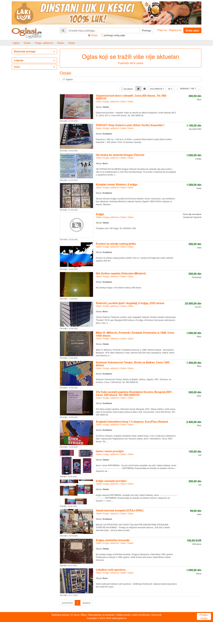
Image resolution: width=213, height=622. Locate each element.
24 (169, 88)
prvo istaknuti (156, 88)
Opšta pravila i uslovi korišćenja (133, 614)
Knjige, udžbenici (44, 42)
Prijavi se (162, 30)
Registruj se (175, 30)
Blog (83, 614)
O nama (75, 614)
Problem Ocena (204, 616)
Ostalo (27, 42)
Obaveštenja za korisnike (101, 614)
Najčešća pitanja (60, 614)
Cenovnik (156, 614)
